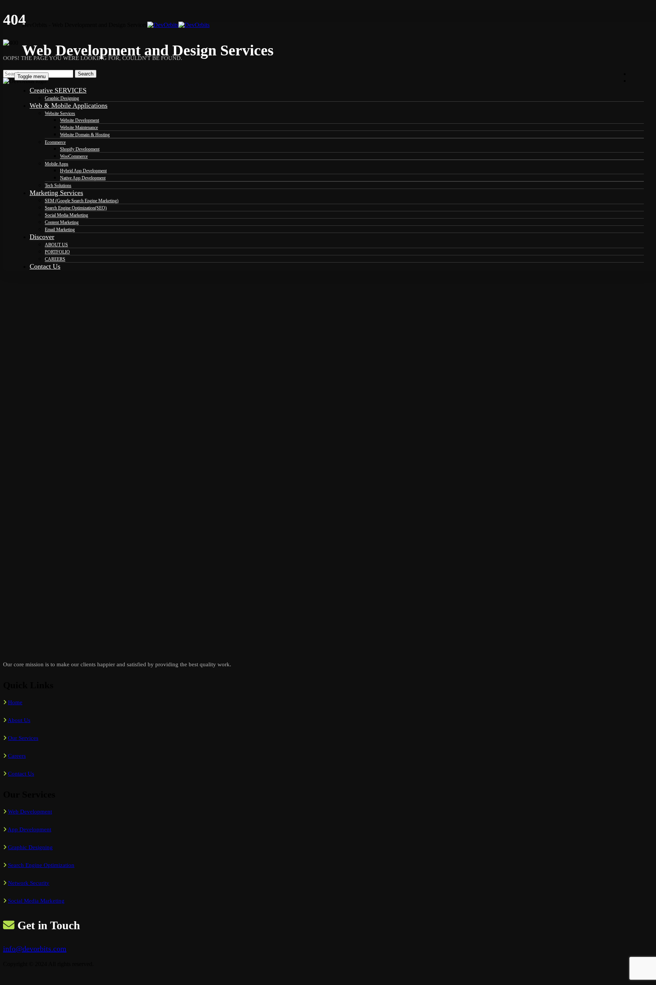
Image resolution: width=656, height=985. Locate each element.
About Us (19, 720)
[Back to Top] (7, 978)
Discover (42, 237)
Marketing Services (56, 193)
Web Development (30, 812)
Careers (17, 756)
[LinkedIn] (634, 80)
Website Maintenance (79, 127)
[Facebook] (634, 74)
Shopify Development (79, 149)
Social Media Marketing (66, 215)
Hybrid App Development (83, 170)
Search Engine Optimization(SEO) (76, 208)
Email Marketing (60, 229)
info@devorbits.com (34, 948)
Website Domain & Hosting (85, 134)
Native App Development (83, 178)
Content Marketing (62, 222)
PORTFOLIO (57, 252)
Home (15, 702)
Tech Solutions (58, 185)
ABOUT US (56, 244)
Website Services (60, 113)
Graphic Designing (62, 98)
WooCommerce (74, 156)
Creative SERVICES (58, 90)
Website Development (79, 120)
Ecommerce (55, 142)
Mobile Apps (56, 164)
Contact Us (45, 266)
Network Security (28, 883)
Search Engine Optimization (41, 865)
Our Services (23, 738)
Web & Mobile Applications (68, 105)
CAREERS (55, 259)
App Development (29, 829)
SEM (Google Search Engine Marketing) (81, 200)
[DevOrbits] (178, 25)
